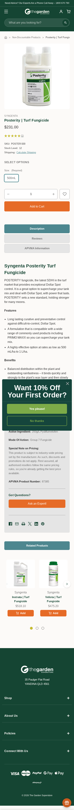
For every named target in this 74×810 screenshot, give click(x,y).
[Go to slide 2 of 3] (67, 584)
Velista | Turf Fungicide (53, 599)
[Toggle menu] (5, 11)
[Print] (23, 524)
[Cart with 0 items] (68, 11)
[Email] (17, 524)
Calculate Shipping (26, 152)
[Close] (67, 383)
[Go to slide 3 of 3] (7, 584)
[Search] (65, 22)
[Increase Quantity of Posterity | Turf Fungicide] (53, 194)
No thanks (37, 420)
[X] (30, 524)
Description (37, 228)
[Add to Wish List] (65, 194)
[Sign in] (61, 11)
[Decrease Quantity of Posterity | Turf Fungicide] (8, 194)
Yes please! (37, 408)
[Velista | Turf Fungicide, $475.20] (53, 574)
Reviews (37, 238)
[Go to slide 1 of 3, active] (31, 628)
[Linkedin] (36, 524)
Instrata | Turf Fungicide (20, 599)
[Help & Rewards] (66, 802)
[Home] (5, 37)
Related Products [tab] (37, 545)
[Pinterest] (43, 524)
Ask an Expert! (37, 503)
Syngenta (11, 116)
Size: (13, 170)
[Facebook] (10, 524)
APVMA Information (37, 248)
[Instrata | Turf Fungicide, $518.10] (20, 574)
